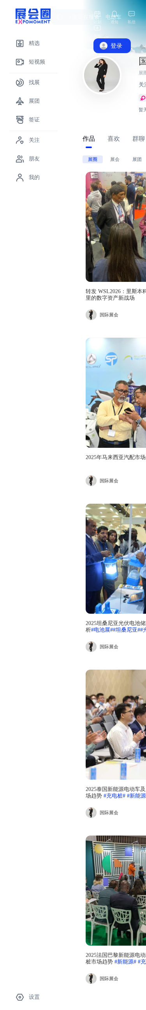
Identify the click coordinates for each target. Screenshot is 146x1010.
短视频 (37, 62)
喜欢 (113, 138)
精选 (34, 43)
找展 (34, 82)
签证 (34, 120)
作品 (89, 138)
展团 (34, 101)
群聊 (138, 138)
